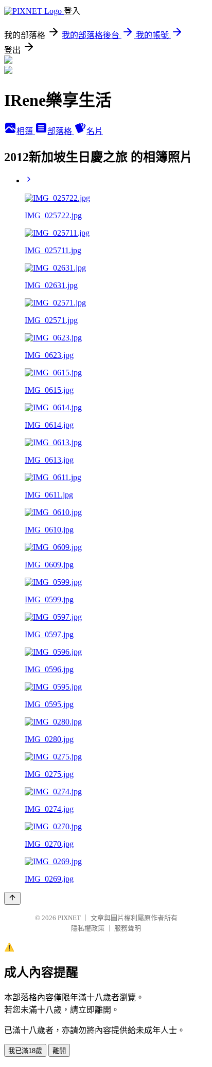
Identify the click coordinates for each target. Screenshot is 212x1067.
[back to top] (12, 898)
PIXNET (69, 918)
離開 (59, 1051)
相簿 (25, 131)
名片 (94, 131)
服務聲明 (127, 928)
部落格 (60, 131)
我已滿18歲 (25, 1051)
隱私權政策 (87, 928)
